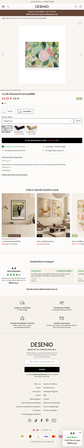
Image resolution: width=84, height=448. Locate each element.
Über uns (37, 384)
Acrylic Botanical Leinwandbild (35, 18)
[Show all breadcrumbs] (4, 18)
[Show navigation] (3, 6)
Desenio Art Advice (50, 384)
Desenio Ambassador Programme (28, 407)
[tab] (10, 89)
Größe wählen (7, 117)
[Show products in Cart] (80, 6)
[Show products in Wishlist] (76, 6)
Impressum (37, 391)
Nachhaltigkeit (35, 399)
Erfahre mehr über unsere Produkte (14, 175)
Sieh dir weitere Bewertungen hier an (42, 289)
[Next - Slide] (81, 54)
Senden (42, 369)
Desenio (48, 442)
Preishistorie (6, 170)
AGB (44, 395)
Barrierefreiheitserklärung (31, 403)
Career (38, 395)
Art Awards (37, 410)
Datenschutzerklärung (39, 374)
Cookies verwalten (50, 410)
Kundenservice (48, 388)
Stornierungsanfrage (51, 407)
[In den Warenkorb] (68, 235)
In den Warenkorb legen (42, 140)
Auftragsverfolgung (50, 391)
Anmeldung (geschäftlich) (31, 414)
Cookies (46, 399)
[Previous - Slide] (2, 54)
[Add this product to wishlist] (79, 23)
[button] (78, 121)
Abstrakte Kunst (15, 18)
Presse (38, 388)
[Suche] (8, 6)
